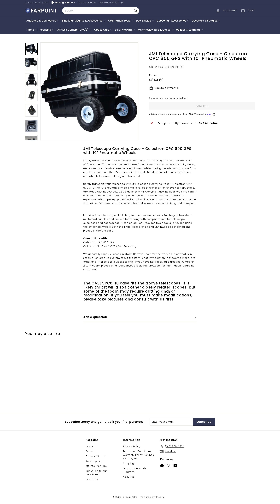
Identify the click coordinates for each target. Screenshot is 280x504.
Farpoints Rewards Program (134, 470)
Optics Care (102, 29)
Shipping (154, 98)
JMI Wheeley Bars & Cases (154, 29)
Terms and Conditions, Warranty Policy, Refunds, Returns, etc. (138, 455)
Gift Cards (92, 479)
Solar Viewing (123, 29)
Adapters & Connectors (41, 20)
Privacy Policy (131, 446)
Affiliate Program (96, 466)
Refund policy (94, 461)
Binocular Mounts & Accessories (82, 20)
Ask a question (95, 317)
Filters (30, 29)
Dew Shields (144, 20)
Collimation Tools (119, 20)
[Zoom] (89, 91)
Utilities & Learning (188, 29)
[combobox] (100, 10)
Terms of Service (96, 456)
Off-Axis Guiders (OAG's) (73, 29)
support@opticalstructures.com (140, 265)
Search (90, 451)
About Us (128, 476)
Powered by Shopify (152, 496)
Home (89, 446)
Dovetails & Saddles (205, 20)
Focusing (46, 29)
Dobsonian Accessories (172, 20)
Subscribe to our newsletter (96, 472)
